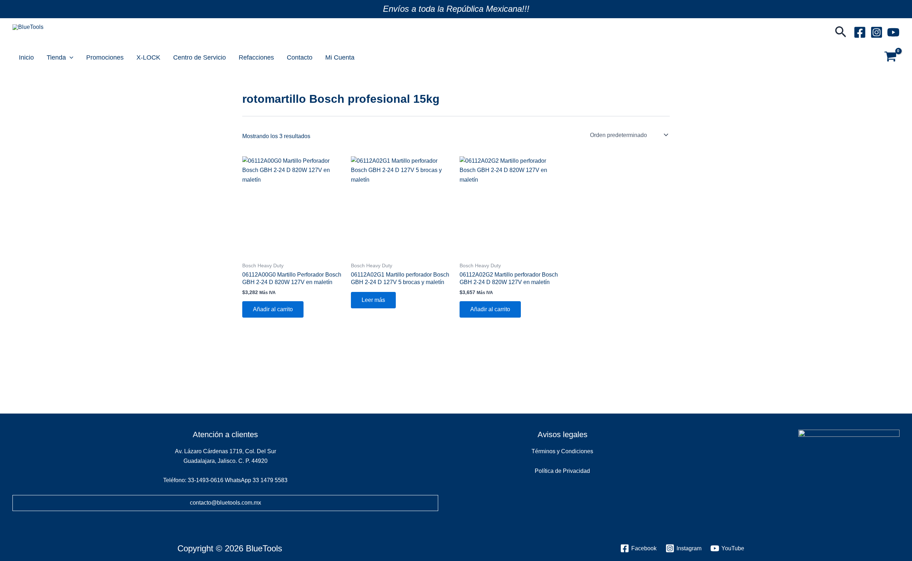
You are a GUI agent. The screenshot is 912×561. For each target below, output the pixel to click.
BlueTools (32, 35)
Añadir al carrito (273, 309)
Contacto (299, 57)
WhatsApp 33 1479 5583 (256, 480)
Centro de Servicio (199, 57)
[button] (841, 32)
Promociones (105, 57)
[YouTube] (893, 32)
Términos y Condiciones (562, 451)
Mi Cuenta (339, 57)
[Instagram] (876, 32)
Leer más (373, 300)
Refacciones (256, 57)
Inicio (26, 57)
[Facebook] (860, 32)
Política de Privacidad (562, 471)
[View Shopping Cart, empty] (890, 57)
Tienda (56, 57)
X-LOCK (148, 57)
